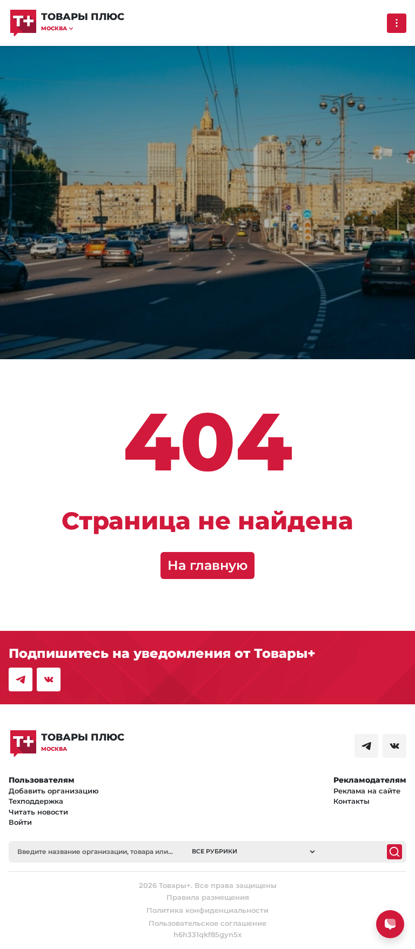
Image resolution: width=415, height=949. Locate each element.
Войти (20, 822)
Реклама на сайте (366, 790)
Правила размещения (207, 897)
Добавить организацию (54, 790)
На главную (207, 565)
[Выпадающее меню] (396, 23)
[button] (82, 28)
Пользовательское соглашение (207, 923)
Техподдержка (36, 801)
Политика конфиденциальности (207, 910)
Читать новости (38, 811)
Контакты (351, 801)
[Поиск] (394, 851)
